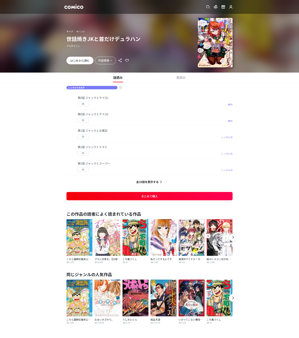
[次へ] (233, 237)
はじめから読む (80, 60)
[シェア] (120, 60)
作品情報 (103, 60)
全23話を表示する (147, 182)
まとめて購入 (149, 196)
